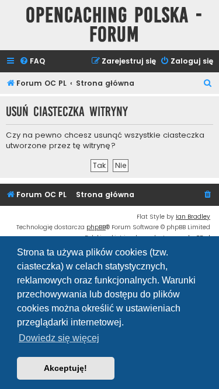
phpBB (96, 227)
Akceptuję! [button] (65, 368)
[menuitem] (32, 61)
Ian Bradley (193, 216)
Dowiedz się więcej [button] (59, 338)
